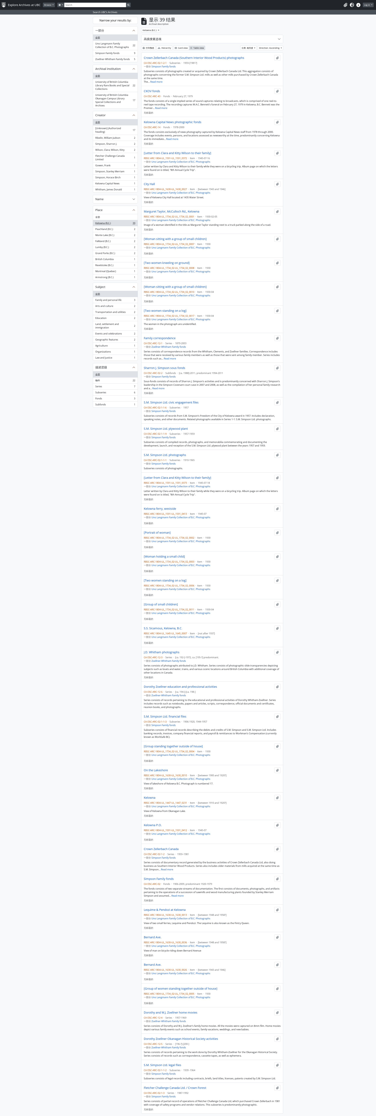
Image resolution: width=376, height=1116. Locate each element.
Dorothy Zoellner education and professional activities (180, 686)
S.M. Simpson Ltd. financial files (165, 716)
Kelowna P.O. (153, 825)
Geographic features (115, 340)
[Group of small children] (161, 604)
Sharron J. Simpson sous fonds (164, 368)
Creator (100, 115)
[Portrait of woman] (157, 532)
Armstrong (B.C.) (115, 278)
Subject (100, 287)
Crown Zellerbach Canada (161, 849)
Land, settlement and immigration (115, 325)
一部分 (99, 30)
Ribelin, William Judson (115, 138)
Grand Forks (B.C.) (115, 254)
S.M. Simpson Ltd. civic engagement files (171, 402)
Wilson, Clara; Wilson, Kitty (115, 150)
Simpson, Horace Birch (115, 178)
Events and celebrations (115, 334)
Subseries (115, 393)
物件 (115, 381)
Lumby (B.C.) (115, 248)
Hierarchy (166, 48)
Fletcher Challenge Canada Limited (115, 157)
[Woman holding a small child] (164, 556)
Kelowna (149, 797)
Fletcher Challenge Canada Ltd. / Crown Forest (175, 1088)
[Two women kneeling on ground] (167, 263)
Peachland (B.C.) (115, 229)
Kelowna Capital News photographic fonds (172, 122)
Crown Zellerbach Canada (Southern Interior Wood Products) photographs (194, 58)
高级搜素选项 (152, 39)
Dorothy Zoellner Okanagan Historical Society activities (181, 1039)
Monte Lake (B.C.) (115, 236)
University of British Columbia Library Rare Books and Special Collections (115, 85)
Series (115, 387)
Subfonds (115, 405)
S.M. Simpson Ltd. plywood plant (166, 428)
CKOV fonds (152, 91)
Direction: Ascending (269, 48)
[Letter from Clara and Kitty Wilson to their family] (177, 153)
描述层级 (101, 367)
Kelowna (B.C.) (115, 223)
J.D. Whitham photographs (161, 652)
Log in (367, 5)
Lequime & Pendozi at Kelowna (165, 910)
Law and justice (115, 358)
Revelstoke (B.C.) (115, 266)
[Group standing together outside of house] (173, 746)
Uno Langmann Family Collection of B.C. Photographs (115, 45)
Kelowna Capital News (115, 184)
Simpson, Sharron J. (115, 144)
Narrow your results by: (115, 20)
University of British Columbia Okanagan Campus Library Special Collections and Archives (115, 100)
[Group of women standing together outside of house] (180, 988)
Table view (198, 48)
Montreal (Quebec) (115, 272)
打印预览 (149, 48)
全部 (97, 37)
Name (99, 199)
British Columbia (115, 260)
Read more (156, 81)
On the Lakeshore (156, 770)
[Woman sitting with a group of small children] (175, 239)
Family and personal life (115, 300)
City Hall (149, 184)
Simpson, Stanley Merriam (115, 172)
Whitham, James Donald (115, 190)
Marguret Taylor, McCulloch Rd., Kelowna (171, 211)
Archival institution (108, 69)
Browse (48, 5)
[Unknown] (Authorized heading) (115, 130)
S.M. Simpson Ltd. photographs (165, 455)
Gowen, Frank (115, 166)
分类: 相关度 (248, 48)
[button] (345, 5)
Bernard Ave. (152, 937)
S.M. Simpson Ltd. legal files (162, 1065)
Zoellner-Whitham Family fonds (115, 60)
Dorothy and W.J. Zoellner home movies (170, 1012)
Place (99, 210)
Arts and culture (115, 306)
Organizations (115, 352)
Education (115, 318)
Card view (182, 48)
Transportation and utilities (115, 312)
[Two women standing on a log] (165, 310)
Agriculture (115, 346)
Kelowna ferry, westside (160, 508)
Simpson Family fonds (115, 54)
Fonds (115, 399)
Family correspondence (160, 338)
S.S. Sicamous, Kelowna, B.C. (163, 628)
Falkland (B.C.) (115, 242)
